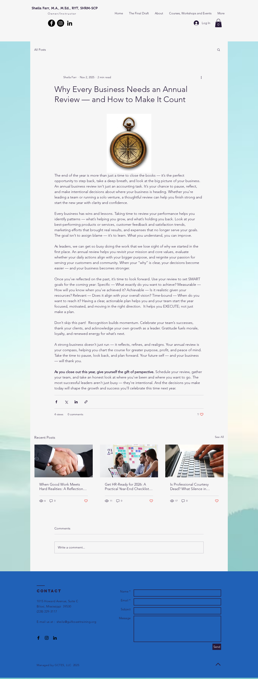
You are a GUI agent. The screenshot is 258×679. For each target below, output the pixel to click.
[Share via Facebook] (56, 402)
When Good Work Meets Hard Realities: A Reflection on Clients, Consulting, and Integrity (61, 486)
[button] (218, 23)
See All (219, 437)
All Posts (40, 50)
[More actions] (201, 77)
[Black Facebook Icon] (38, 637)
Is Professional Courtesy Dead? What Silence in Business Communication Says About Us (190, 486)
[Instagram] (60, 23)
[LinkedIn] (69, 23)
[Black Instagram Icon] (46, 637)
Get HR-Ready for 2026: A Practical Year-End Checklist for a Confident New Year (127, 486)
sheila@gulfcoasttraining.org (76, 622)
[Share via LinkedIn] (76, 402)
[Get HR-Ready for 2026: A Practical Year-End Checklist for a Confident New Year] (129, 461)
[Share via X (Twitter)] (66, 402)
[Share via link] (86, 402)
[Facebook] (51, 23)
